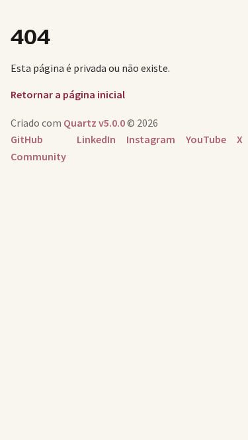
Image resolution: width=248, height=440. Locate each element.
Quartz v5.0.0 (94, 122)
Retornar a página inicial (68, 94)
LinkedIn (96, 139)
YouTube (206, 139)
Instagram (150, 139)
